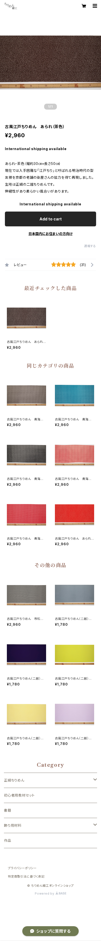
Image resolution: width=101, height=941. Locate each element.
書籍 (7, 810)
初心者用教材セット (19, 795)
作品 (7, 840)
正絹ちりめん (14, 780)
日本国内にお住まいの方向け (50, 234)
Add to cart (50, 218)
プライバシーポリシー (22, 868)
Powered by (45, 893)
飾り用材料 (13, 825)
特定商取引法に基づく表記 (26, 876)
